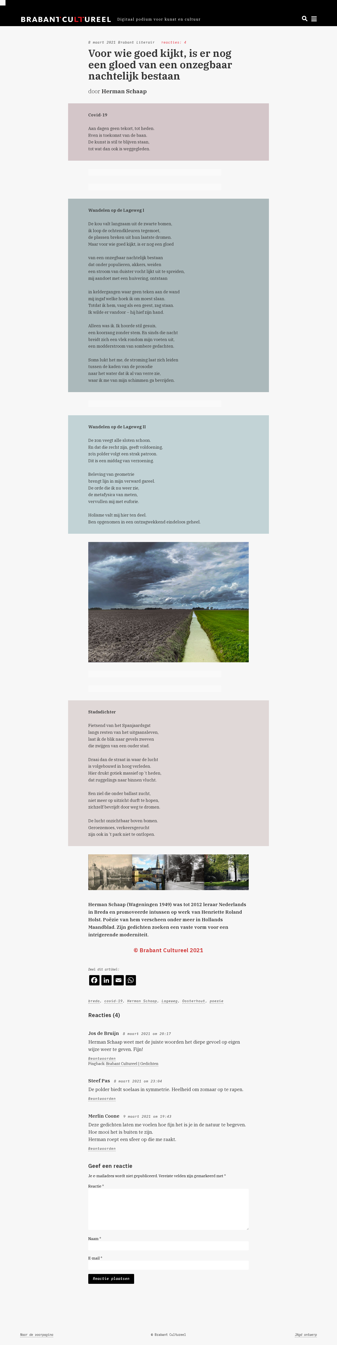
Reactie (96, 1186)
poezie (217, 1001)
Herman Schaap (142, 1001)
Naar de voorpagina (36, 1335)
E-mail (95, 1258)
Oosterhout (193, 1001)
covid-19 (113, 1001)
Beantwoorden (102, 1058)
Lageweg (170, 1001)
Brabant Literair (136, 42)
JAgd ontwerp (306, 1335)
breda (94, 1001)
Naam (94, 1238)
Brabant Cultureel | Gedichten (132, 1063)
